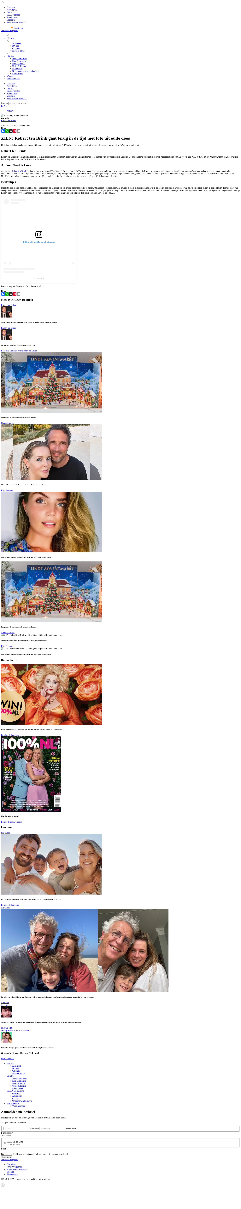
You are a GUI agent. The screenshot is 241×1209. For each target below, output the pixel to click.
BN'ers (4, 106)
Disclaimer (11, 1164)
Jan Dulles (5, 1005)
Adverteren (12, 10)
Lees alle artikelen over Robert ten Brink (19, 351)
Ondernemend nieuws (22, 1101)
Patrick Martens (23, 1030)
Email (3, 1149)
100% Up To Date (15, 1142)
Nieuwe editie (7, 1028)
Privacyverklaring (14, 1167)
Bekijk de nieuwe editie (11, 822)
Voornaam (34, 1128)
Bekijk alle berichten (10, 735)
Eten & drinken (19, 1081)
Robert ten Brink (8, 120)
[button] (12, 28)
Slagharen (5, 832)
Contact (10, 12)
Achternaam (71, 1128)
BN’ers (15, 1068)
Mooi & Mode (18, 1083)
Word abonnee (7, 1058)
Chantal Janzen (8, 423)
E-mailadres (7, 1133)
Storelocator (12, 17)
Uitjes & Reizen (19, 1086)
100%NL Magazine (9, 30)
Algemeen (5, 907)
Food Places (17, 1088)
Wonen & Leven (19, 1078)
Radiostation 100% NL (17, 22)
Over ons (11, 7)
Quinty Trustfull (8, 1030)
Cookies (10, 1172)
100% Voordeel (13, 15)
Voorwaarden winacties (17, 1169)
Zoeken (4, 103)
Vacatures (11, 20)
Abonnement (12, 1174)
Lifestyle (10, 1076)
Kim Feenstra (7, 490)
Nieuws (10, 111)
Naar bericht (38, 278)
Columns (5, 1002)
